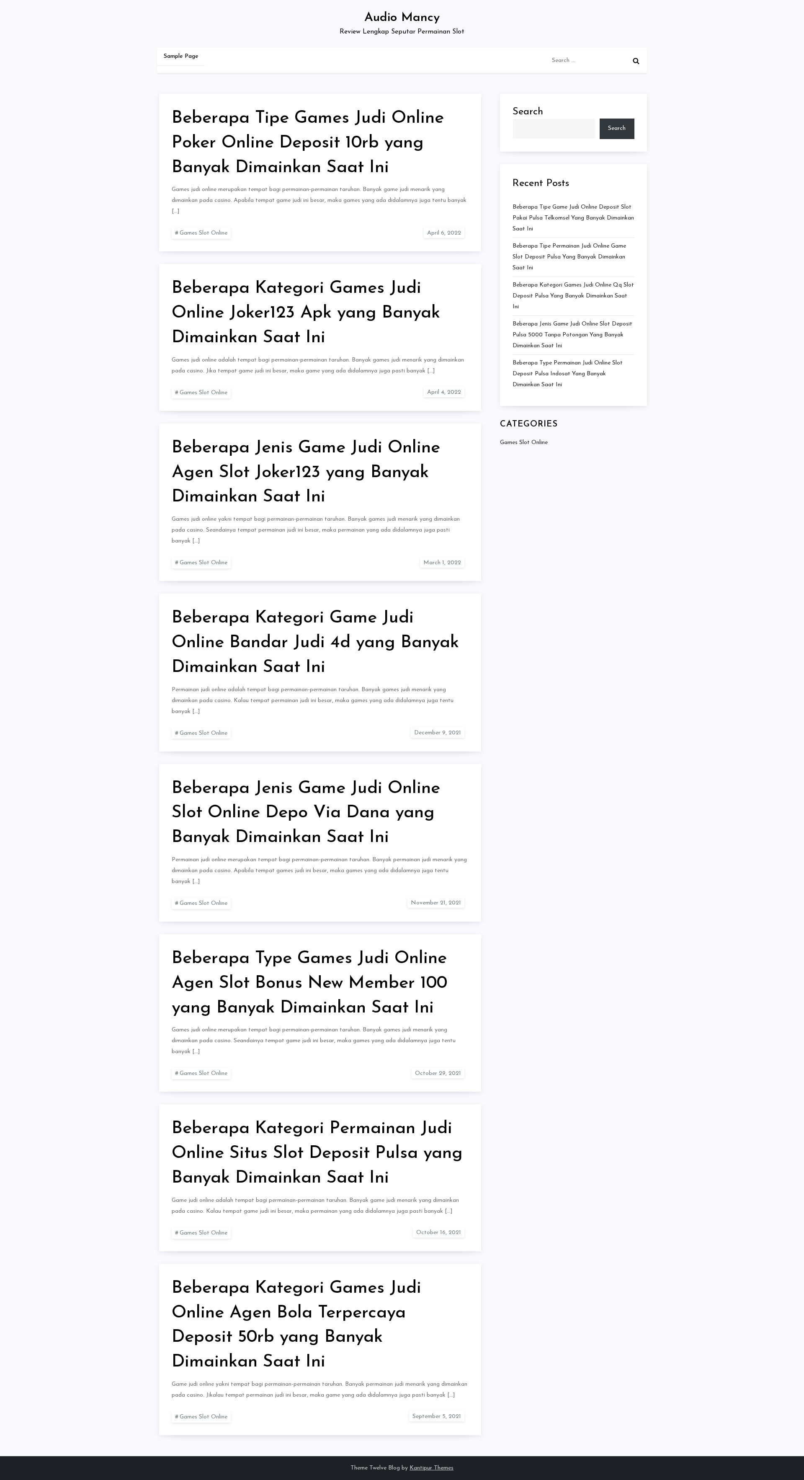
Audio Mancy (402, 17)
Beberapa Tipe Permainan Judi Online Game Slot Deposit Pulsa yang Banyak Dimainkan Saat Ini (569, 257)
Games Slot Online (203, 233)
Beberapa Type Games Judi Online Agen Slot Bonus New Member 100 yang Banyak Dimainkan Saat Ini (309, 983)
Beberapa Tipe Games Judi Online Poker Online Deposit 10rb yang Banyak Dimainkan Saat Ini (308, 143)
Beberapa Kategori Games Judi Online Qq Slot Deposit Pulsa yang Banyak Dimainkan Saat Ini (573, 296)
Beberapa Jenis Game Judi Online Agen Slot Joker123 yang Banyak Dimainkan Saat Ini (306, 472)
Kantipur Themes (432, 1468)
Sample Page (181, 56)
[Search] (636, 60)
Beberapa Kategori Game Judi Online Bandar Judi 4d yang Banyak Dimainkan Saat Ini (315, 643)
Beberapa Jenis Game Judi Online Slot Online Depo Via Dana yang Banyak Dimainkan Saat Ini (306, 813)
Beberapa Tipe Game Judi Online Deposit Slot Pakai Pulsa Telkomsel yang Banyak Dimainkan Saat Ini (573, 218)
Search (528, 112)
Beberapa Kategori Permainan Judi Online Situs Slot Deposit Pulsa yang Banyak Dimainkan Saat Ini (317, 1153)
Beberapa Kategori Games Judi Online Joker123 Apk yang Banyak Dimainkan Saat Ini (306, 313)
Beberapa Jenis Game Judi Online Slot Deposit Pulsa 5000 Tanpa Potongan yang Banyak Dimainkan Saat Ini (572, 335)
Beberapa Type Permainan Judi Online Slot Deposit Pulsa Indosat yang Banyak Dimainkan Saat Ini (568, 374)
